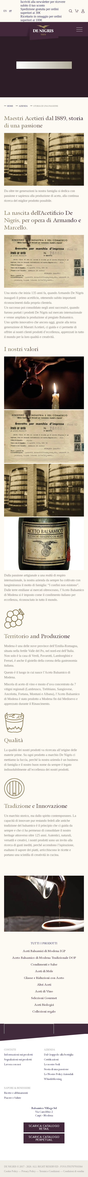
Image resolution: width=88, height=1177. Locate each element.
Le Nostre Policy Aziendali (58, 1074)
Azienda (23, 106)
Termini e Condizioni (49, 1171)
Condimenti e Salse (44, 964)
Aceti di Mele (44, 971)
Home (10, 106)
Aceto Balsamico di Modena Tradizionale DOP (44, 958)
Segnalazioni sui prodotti (18, 1059)
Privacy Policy (28, 1171)
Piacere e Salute (12, 1097)
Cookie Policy (11, 1171)
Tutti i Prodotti (44, 943)
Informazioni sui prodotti (18, 1054)
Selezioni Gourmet (44, 998)
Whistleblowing (53, 1079)
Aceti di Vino (44, 991)
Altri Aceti (44, 985)
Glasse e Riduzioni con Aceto (44, 978)
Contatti (10, 1049)
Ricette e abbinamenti (16, 1093)
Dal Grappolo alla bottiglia (58, 1054)
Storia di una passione (56, 1069)
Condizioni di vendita (73, 1171)
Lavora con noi (12, 1064)
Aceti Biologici (44, 1005)
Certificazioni (51, 1059)
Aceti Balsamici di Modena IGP (44, 951)
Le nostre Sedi (52, 1064)
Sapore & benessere (17, 1088)
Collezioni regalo (44, 1011)
